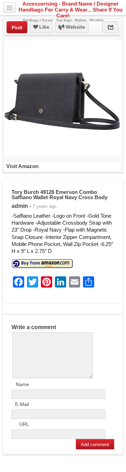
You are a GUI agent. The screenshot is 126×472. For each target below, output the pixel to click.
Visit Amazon (22, 166)
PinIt (17, 27)
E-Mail (22, 404)
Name (22, 384)
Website (74, 27)
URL (24, 424)
